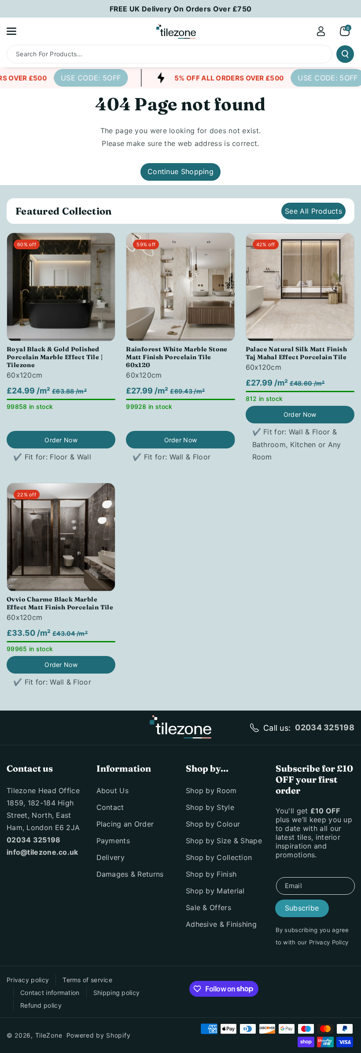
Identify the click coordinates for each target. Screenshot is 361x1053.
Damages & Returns (130, 874)
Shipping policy (116, 992)
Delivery (110, 857)
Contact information (50, 992)
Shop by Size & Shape (224, 840)
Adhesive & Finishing (221, 924)
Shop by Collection (219, 857)
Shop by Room (211, 790)
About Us (112, 790)
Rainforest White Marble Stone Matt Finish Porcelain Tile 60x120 (177, 357)
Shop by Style (210, 807)
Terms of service (87, 980)
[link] (86, 78)
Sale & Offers (208, 907)
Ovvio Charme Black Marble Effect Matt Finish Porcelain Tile (60, 603)
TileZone (49, 1035)
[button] (16, 31)
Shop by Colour (213, 824)
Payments (113, 840)
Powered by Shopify (98, 1035)
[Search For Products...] (345, 54)
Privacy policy (28, 980)
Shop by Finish (211, 874)
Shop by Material (215, 890)
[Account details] (321, 31)
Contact (110, 807)
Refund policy (41, 1005)
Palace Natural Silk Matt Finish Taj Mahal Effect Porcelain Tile (296, 353)
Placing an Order (125, 824)
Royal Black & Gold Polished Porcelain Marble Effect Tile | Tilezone (55, 357)
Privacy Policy (328, 942)
